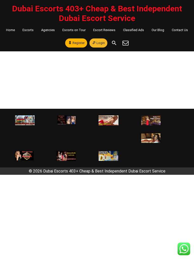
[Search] (114, 43)
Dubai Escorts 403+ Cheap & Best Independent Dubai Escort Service (97, 13)
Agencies (48, 30)
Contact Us (180, 30)
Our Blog (158, 30)
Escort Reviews (104, 30)
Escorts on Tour (74, 30)
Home (10, 30)
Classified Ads (133, 30)
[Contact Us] (125, 43)
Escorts (28, 30)
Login (100, 43)
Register (78, 43)
